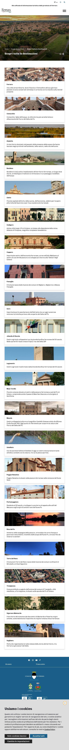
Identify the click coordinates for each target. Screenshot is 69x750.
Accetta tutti (39, 736)
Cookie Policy (49, 729)
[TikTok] (40, 660)
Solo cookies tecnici (16, 736)
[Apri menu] (64, 11)
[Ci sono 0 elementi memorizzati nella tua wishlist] (60, 2)
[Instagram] (33, 660)
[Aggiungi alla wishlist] (60, 54)
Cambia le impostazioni (18, 741)
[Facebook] (29, 660)
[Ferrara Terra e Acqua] (8, 11)
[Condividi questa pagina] (63, 54)
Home (7, 49)
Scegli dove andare (17, 49)
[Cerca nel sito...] (64, 2)
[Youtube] (36, 660)
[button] (56, 2)
